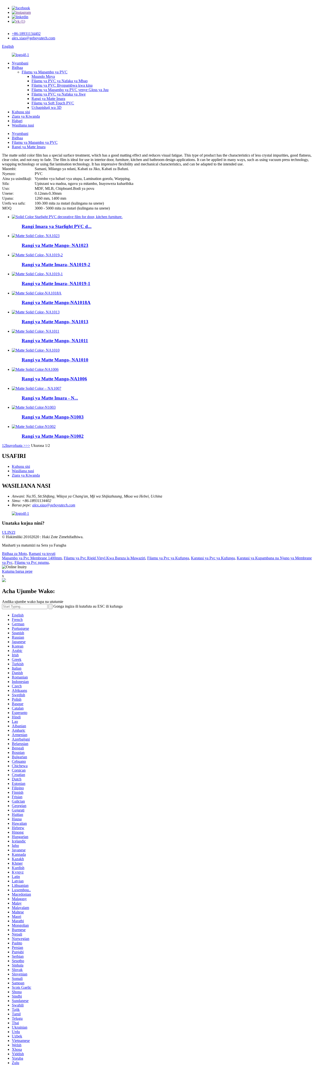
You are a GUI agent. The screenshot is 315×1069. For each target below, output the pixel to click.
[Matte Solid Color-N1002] (34, 426)
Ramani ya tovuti (42, 553)
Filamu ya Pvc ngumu (32, 562)
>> (28, 445)
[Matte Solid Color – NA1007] (36, 388)
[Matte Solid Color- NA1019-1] (37, 274)
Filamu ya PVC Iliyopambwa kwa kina (62, 85)
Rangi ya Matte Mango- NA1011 (55, 340)
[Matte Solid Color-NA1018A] (37, 293)
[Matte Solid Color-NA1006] (35, 369)
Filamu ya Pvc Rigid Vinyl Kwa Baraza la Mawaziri (104, 558)
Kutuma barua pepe (17, 571)
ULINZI (8, 532)
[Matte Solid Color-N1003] (34, 407)
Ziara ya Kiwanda (26, 116)
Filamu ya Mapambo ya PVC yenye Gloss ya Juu (70, 90)
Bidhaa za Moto (14, 553)
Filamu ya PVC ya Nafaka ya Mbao (60, 81)
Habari (17, 121)
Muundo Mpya (43, 76)
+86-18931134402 (26, 34)
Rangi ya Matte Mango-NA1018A (56, 302)
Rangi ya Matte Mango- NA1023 (55, 245)
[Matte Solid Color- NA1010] (36, 350)
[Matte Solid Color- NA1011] (35, 331)
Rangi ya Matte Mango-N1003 (53, 417)
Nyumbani (20, 63)
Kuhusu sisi (21, 112)
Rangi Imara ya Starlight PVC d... (57, 226)
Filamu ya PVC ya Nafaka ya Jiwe (59, 94)
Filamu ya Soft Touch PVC (53, 103)
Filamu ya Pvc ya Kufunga (168, 558)
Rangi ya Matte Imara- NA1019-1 (56, 283)
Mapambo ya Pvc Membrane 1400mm (32, 558)
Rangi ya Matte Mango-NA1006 (54, 378)
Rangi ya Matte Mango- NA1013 (55, 321)
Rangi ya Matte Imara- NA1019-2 (56, 264)
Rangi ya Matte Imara (48, 99)
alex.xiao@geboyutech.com (33, 38)
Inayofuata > (16, 445)
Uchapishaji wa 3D (47, 107)
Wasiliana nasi (23, 125)
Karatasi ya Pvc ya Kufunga (213, 558)
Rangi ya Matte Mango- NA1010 (55, 359)
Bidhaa (17, 67)
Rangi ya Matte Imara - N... (50, 398)
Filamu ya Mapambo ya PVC (44, 72)
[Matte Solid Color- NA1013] (36, 312)
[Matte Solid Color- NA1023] (36, 236)
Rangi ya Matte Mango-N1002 (53, 436)
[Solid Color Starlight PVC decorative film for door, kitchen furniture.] (67, 217)
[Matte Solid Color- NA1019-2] (37, 255)
